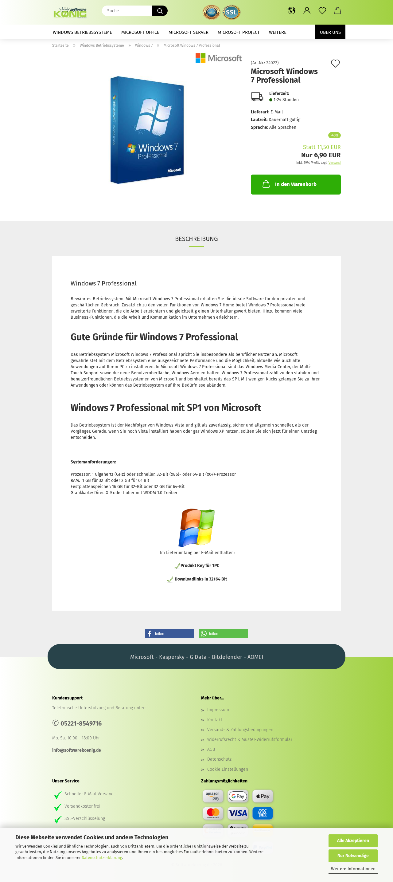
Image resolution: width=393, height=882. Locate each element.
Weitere (277, 32)
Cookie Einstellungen (227, 769)
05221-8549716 (81, 723)
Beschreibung (196, 238)
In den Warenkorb (296, 184)
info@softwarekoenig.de (76, 750)
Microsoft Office (140, 32)
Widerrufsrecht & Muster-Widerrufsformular (249, 739)
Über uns (330, 32)
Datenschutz (219, 759)
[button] (291, 11)
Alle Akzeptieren (353, 840)
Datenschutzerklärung (102, 857)
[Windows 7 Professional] (147, 129)
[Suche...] (160, 11)
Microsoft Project (239, 32)
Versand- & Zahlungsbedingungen (240, 729)
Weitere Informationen (353, 869)
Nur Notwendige (353, 855)
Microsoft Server (188, 32)
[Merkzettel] (322, 11)
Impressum (218, 709)
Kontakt (214, 720)
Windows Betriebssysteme (82, 32)
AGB (211, 749)
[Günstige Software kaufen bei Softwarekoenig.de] (72, 12)
